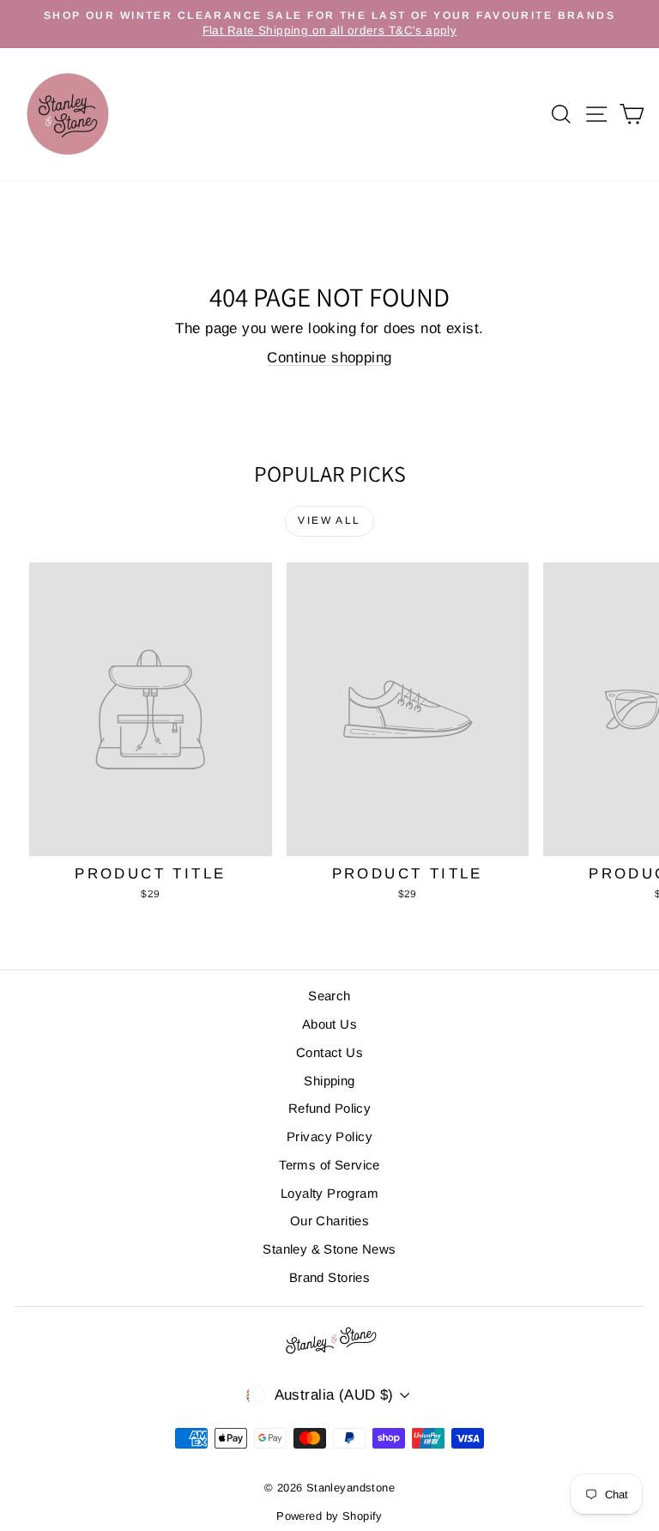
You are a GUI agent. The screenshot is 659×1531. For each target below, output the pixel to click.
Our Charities (330, 1220)
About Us (329, 1024)
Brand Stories (330, 1277)
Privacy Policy (329, 1136)
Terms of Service (329, 1164)
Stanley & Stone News (329, 1249)
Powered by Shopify (329, 1516)
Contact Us (329, 1052)
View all (329, 520)
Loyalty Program (329, 1193)
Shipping (329, 1080)
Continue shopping (329, 357)
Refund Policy (330, 1108)
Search (329, 995)
